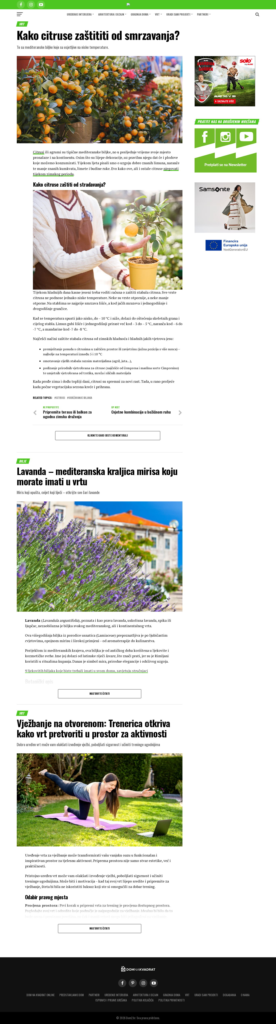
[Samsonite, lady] (225, 231)
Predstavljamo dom (71, 995)
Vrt (157, 14)
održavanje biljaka (80, 398)
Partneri (202, 14)
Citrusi (38, 152)
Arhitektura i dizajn (111, 14)
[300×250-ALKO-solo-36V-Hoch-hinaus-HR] (225, 105)
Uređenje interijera (79, 14)
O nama (245, 995)
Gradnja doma (139, 14)
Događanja (229, 995)
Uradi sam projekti (178, 14)
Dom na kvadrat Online (40, 995)
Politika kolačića (143, 1000)
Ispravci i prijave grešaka (111, 1000)
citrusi (60, 398)
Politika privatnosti (171, 1000)
